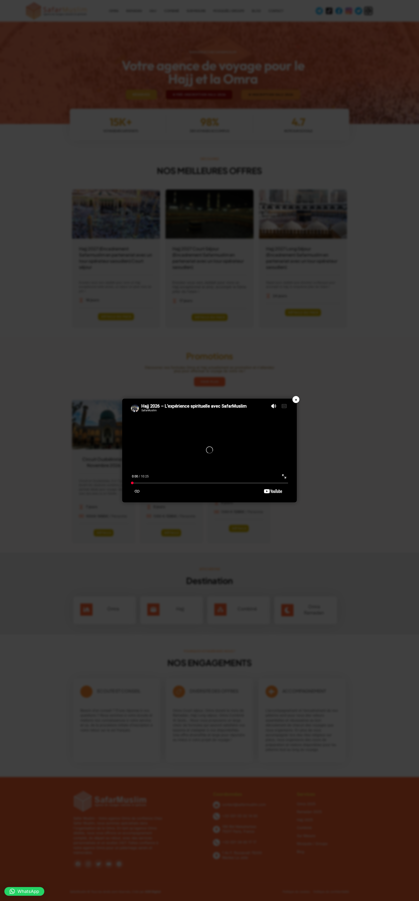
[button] (24, 891)
